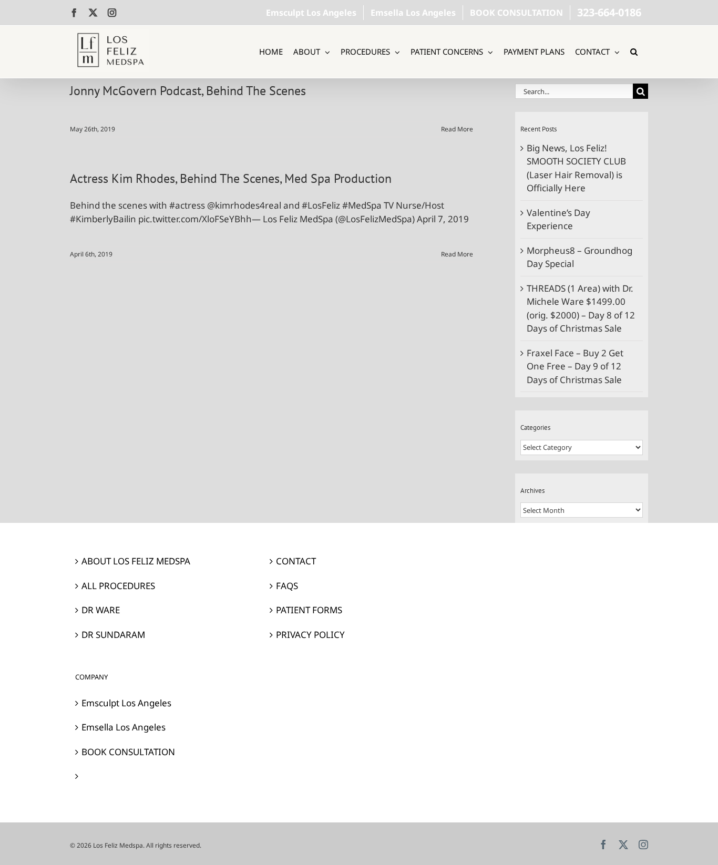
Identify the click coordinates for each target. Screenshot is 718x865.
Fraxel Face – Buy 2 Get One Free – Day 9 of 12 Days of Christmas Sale (575, 366)
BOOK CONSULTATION (128, 752)
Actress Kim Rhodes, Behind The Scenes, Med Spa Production (231, 178)
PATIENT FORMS (309, 610)
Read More (457, 129)
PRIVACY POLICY (310, 635)
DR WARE (100, 610)
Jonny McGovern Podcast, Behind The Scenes (188, 91)
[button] (634, 52)
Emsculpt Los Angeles (126, 703)
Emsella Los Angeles (123, 727)
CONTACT (296, 561)
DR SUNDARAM (113, 635)
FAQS (287, 586)
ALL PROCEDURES (118, 586)
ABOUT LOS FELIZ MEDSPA (135, 561)
